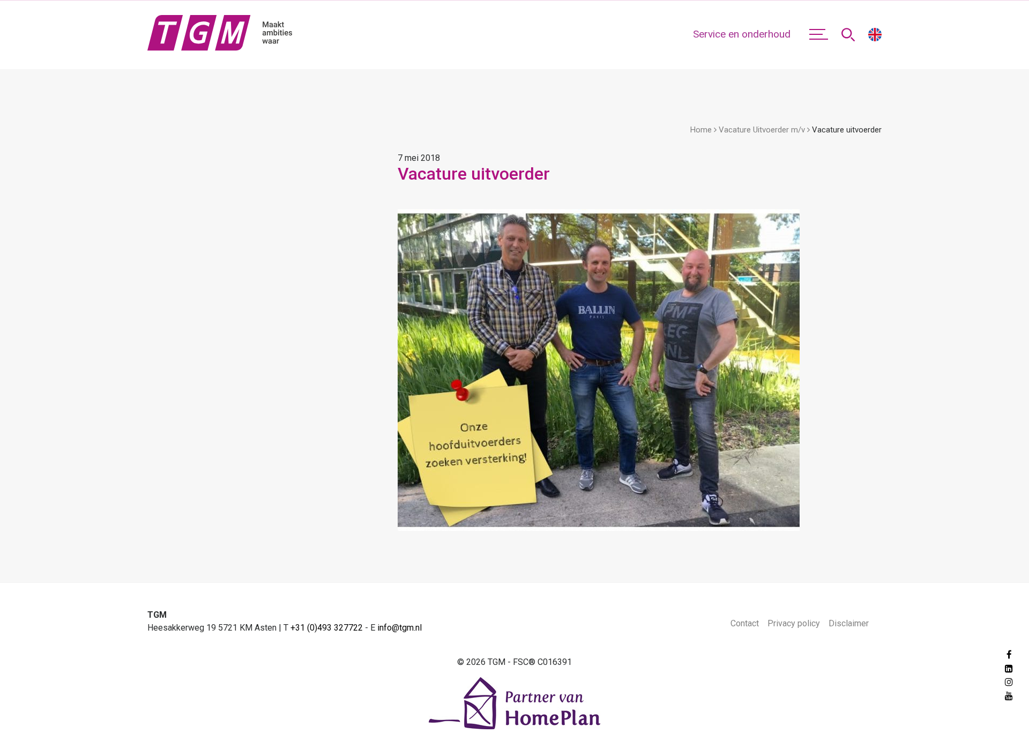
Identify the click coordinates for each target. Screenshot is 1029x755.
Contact (744, 623)
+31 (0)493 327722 (326, 628)
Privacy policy (793, 623)
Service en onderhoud (742, 34)
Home (701, 130)
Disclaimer (849, 623)
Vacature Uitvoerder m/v (762, 130)
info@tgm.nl (399, 628)
